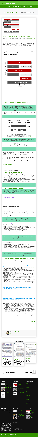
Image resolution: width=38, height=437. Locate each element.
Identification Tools (10, 36)
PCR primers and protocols (29, 394)
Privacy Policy (28, 434)
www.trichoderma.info (15, 144)
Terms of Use (35, 434)
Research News (28, 395)
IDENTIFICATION (23, 6)
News (17, 36)
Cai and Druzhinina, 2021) (28, 136)
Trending (24, 36)
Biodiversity (27, 383)
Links (27, 6)
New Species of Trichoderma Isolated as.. (8, 393)
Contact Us (31, 6)
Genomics (27, 387)
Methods (14, 36)
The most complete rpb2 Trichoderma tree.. (8, 384)
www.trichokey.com (21, 143)
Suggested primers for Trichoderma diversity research (21, 393)
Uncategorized (28, 402)
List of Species (28, 390)
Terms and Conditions (34, 435)
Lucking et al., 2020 (24, 95)
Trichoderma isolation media (30, 400)
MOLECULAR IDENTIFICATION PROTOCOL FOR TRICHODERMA (20, 384)
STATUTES (12, 6)
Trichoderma (28, 36)
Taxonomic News (20, 36)
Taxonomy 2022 (17, 6)
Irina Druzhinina (16, 331)
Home (6, 6)
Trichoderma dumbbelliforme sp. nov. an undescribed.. (8, 387)
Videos (27, 403)
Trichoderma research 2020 (21, 388)
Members (9, 6)
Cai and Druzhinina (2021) (31, 38)
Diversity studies (28, 384)
